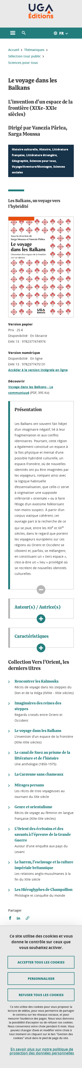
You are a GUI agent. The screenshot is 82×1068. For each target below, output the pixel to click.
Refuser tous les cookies (41, 994)
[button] (23, 33)
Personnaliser (41, 978)
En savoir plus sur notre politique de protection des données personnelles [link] (42, 1051)
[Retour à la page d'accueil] (41, 11)
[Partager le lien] (27, 918)
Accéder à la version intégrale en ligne (38, 370)
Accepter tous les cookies (41, 962)
